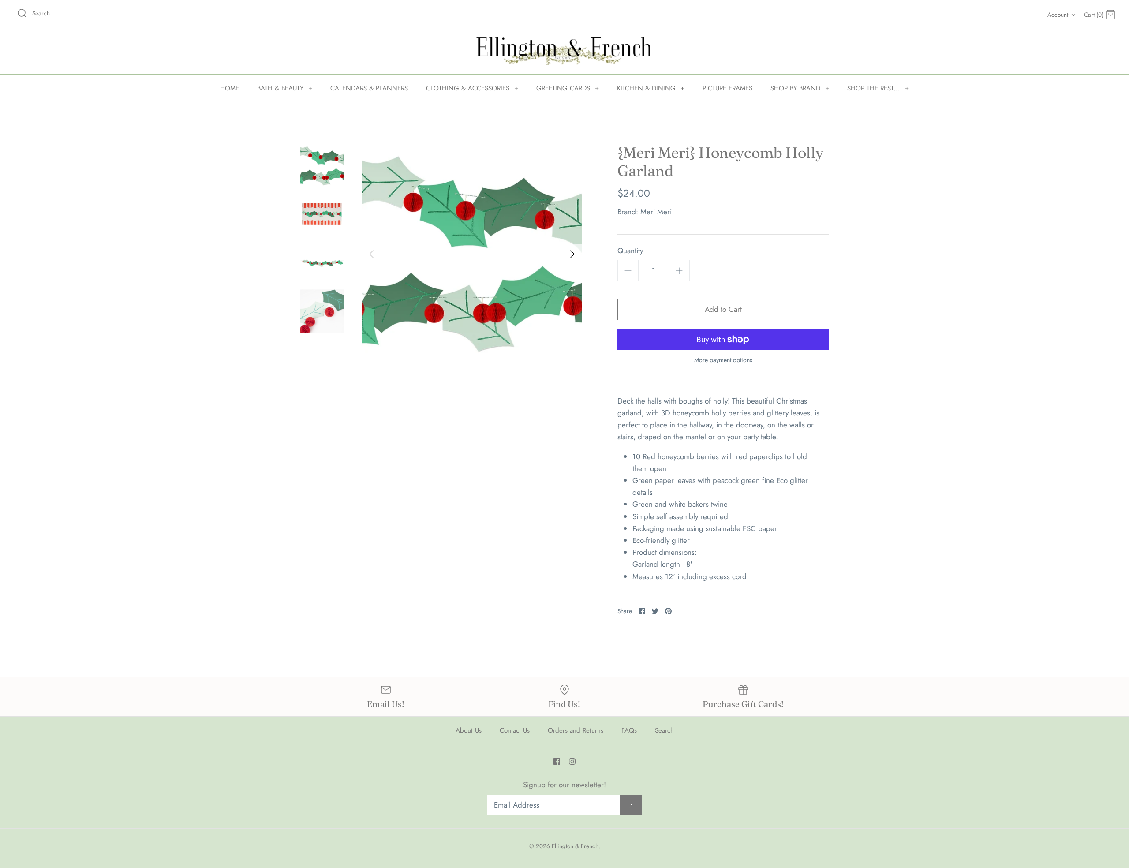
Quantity (630, 251)
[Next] (572, 254)
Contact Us (515, 730)
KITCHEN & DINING (650, 88)
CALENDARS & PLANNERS (369, 88)
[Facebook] (556, 761)
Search (664, 730)
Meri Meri (656, 211)
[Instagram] (572, 761)
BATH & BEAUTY (284, 88)
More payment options (723, 360)
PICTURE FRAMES (727, 88)
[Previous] (371, 254)
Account (1057, 14)
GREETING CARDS (567, 88)
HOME (229, 88)
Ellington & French (575, 846)
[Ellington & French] (564, 51)
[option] (472, 254)
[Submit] (631, 805)
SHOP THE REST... (878, 88)
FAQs (629, 730)
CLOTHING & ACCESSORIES (472, 88)
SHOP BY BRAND (799, 88)
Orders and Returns (575, 730)
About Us (469, 730)
